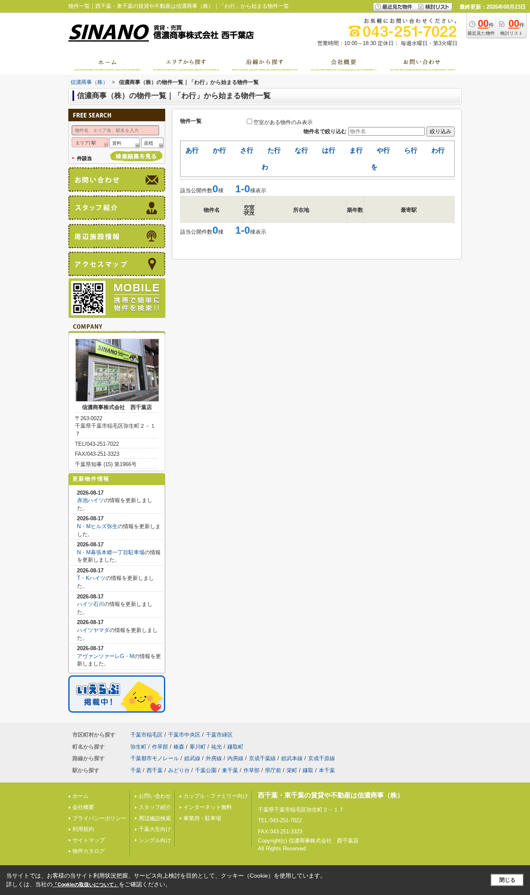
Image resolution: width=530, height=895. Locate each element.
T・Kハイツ (91, 578)
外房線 (214, 758)
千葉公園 (206, 770)
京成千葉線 (262, 758)
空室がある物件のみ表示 (283, 122)
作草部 (160, 747)
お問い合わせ (155, 796)
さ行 (246, 150)
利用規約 (83, 829)
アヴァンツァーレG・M (105, 656)
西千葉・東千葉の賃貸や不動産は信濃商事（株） (331, 795)
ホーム (80, 796)
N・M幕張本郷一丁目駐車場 (111, 552)
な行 (301, 150)
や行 (383, 150)
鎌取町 (235, 747)
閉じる (507, 880)
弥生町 (138, 747)
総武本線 (292, 758)
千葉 (135, 770)
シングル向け (155, 840)
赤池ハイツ (90, 500)
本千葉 (327, 770)
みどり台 (179, 770)
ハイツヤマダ (93, 630)
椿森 (178, 747)
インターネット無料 (207, 807)
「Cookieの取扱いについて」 (86, 885)
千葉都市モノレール (154, 758)
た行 (274, 150)
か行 (219, 150)
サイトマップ (88, 840)
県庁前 (273, 770)
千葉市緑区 (219, 735)
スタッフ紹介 (155, 807)
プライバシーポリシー (99, 818)
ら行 (410, 150)
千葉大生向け (155, 829)
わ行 (438, 150)
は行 (328, 150)
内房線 (235, 758)
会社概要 (83, 807)
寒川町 (198, 747)
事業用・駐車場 (202, 818)
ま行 (356, 150)
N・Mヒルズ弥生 (97, 526)
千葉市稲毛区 (146, 735)
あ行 (192, 150)
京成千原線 (321, 758)
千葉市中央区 (184, 735)
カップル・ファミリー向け (215, 796)
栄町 (292, 770)
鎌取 (308, 770)
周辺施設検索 (155, 818)
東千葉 (230, 770)
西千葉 (155, 770)
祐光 (216, 747)
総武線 (192, 758)
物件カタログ (88, 851)
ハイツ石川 (90, 604)
